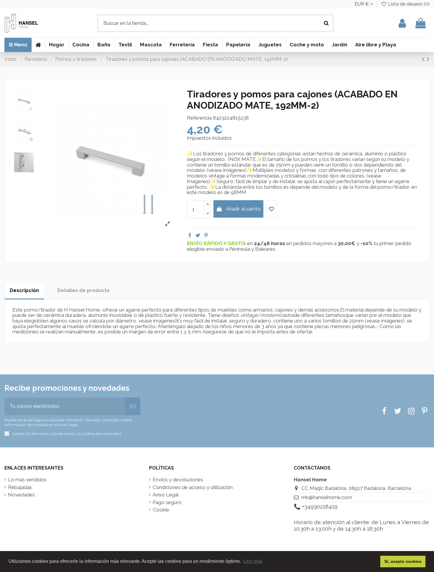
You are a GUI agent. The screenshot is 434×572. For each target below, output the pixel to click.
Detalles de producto (83, 290)
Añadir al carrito (243, 209)
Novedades (21, 495)
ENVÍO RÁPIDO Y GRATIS (217, 243)
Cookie (161, 510)
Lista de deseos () (408, 4)
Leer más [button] (252, 561)
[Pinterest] (206, 235)
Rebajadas (20, 487)
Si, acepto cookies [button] (403, 561)
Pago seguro (167, 502)
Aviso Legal (166, 495)
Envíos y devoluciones (178, 480)
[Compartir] (189, 235)
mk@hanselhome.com (326, 497)
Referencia (199, 118)
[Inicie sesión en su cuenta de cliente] (402, 23)
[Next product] (428, 59)
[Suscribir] (132, 406)
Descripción (24, 290)
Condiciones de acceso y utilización (193, 487)
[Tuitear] (197, 235)
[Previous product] (424, 59)
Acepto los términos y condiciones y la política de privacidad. (67, 433)
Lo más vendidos (27, 480)
